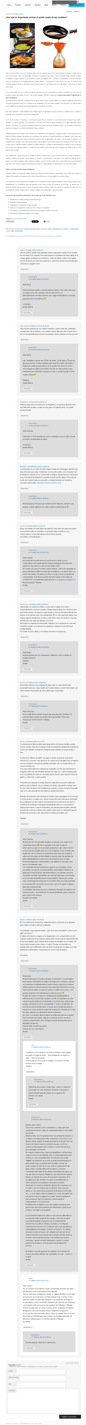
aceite (50, 229)
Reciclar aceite (35, 229)
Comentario (12, 1390)
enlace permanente (17, 231)
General (26, 229)
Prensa (54, 5)
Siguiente (77, 11)
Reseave (23, 466)
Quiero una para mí (76, 5)
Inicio (9, 5)
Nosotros (38, 5)
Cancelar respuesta (72, 1363)
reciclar (64, 229)
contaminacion (57, 229)
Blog (46, 5)
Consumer (14, 218)
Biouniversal (22, 218)
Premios (63, 5)
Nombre (12, 1371)
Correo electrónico (14, 1378)
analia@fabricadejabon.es (66, 580)
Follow (11, 221)
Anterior (68, 11)
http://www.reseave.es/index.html (49, 483)
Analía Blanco (74, 229)
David (22, 920)
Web (10, 1384)
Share (48, 222)
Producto (18, 5)
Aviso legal (23, 1423)
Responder (25, 269)
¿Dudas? (28, 5)
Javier (30, 1278)
